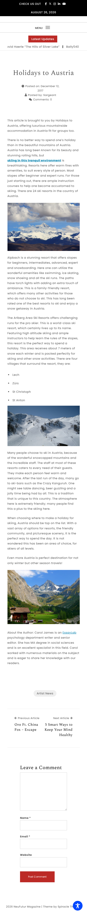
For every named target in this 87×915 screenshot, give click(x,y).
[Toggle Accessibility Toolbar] (77, 905)
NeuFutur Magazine (27, 907)
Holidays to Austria (43, 73)
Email (25, 836)
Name (25, 818)
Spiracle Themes (69, 907)
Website (26, 855)
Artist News (45, 693)
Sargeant (49, 95)
